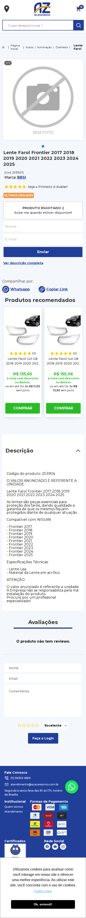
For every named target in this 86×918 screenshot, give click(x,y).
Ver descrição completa (23, 263)
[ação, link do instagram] (63, 847)
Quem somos (13, 806)
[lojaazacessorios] (42, 9)
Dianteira (62, 47)
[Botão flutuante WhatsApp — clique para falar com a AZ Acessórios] (71, 787)
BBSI (21, 177)
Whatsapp (20, 289)
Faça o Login (43, 738)
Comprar (22, 408)
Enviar (43, 252)
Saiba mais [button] (43, 891)
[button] (43, 146)
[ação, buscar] (78, 25)
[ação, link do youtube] (55, 847)
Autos (29, 47)
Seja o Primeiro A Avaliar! (47, 187)
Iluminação (44, 47)
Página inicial (15, 47)
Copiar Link (57, 289)
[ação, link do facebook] (47, 847)
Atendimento (13, 811)
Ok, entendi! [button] (43, 904)
